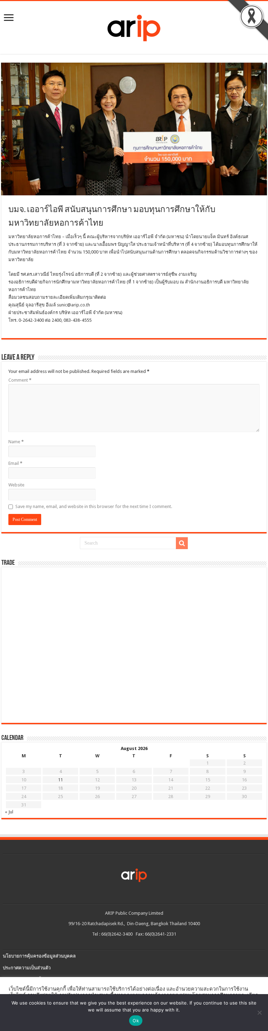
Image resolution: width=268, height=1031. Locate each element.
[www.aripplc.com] (134, 26)
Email (15, 463)
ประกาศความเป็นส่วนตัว (27, 967)
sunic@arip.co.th (73, 304)
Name (16, 441)
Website (16, 484)
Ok (136, 1020)
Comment (19, 380)
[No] (259, 1012)
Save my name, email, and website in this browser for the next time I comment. (93, 506)
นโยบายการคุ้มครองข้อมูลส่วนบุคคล (39, 956)
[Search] (182, 543)
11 (60, 779)
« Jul (9, 811)
